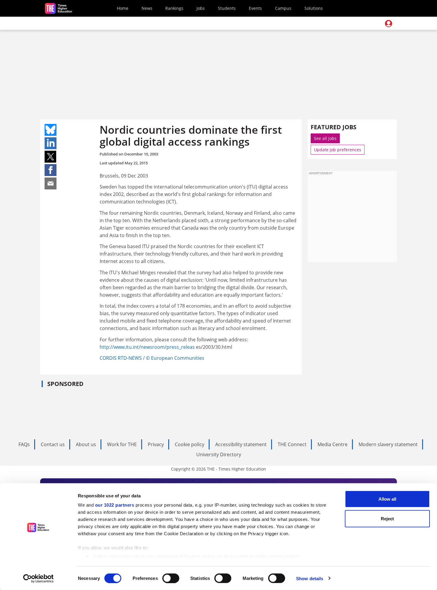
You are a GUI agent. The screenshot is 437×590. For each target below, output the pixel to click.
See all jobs (325, 138)
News (147, 8)
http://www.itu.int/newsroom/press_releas (148, 347)
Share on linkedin (50, 143)
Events (255, 8)
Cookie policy (189, 444)
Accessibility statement (241, 444)
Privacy (156, 444)
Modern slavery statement (388, 444)
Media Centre (332, 444)
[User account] (388, 23)
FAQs (24, 444)
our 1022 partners (114, 505)
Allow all (387, 499)
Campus (283, 8)
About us (86, 444)
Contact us (53, 444)
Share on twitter (50, 157)
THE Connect (292, 444)
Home (122, 8)
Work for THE (122, 444)
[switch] (170, 578)
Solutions (313, 8)
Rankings (174, 8)
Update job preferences (337, 149)
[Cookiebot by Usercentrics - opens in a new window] (38, 578)
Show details (309, 578)
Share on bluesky (50, 130)
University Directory (218, 454)
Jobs (201, 8)
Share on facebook (50, 170)
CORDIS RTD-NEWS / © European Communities (152, 358)
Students (227, 8)
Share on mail (50, 183)
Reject (387, 518)
